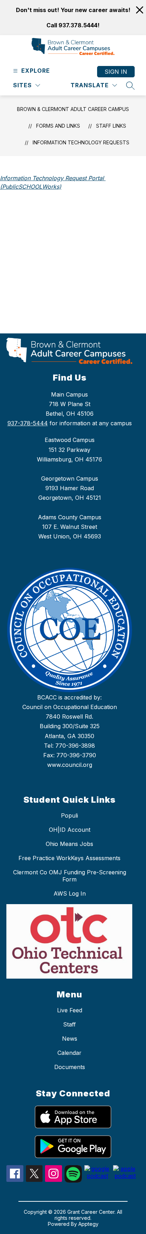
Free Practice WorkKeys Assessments (69, 858)
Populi (69, 815)
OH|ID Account (69, 829)
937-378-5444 (27, 423)
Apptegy (88, 1224)
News (69, 1038)
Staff (69, 1024)
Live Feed (69, 1010)
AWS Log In (70, 893)
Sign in (116, 71)
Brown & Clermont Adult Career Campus (73, 109)
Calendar (69, 1052)
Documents (69, 1066)
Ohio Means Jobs (69, 843)
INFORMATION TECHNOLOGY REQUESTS (81, 142)
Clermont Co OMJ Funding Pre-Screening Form (69, 876)
